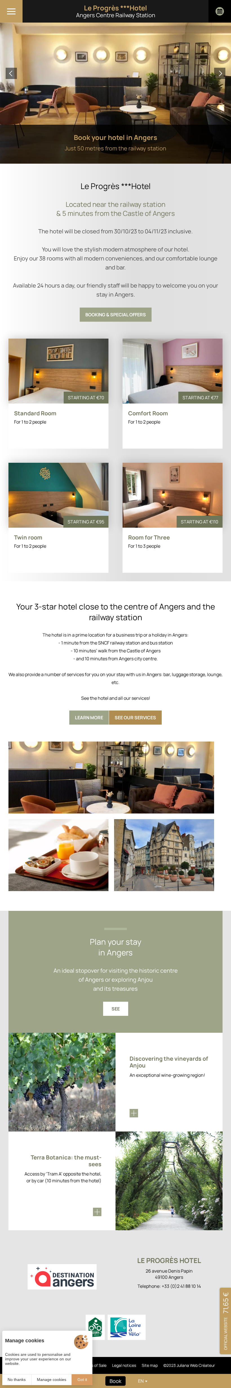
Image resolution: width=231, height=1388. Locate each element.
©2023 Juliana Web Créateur (189, 1365)
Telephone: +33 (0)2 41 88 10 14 (169, 1286)
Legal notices (124, 1365)
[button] (11, 73)
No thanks (17, 1379)
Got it (82, 1379)
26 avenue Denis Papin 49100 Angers (169, 1274)
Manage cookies (51, 1379)
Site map (150, 1365)
